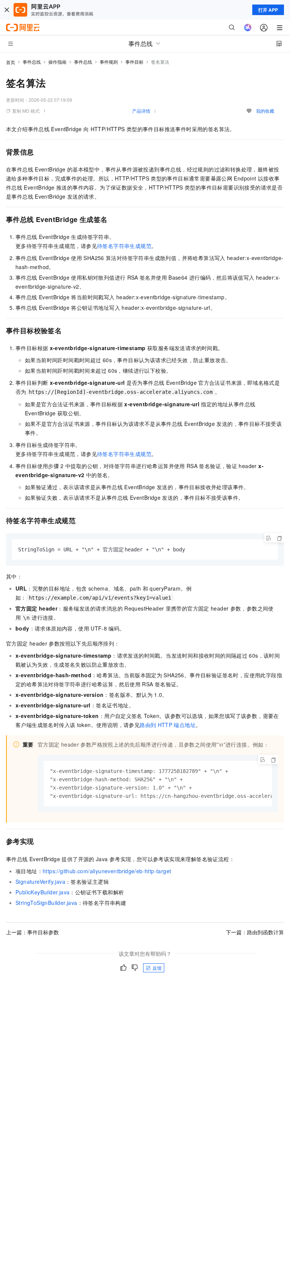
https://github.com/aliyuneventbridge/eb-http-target (107, 871)
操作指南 (57, 61)
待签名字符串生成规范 (124, 245)
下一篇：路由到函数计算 (255, 932)
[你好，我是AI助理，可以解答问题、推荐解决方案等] (248, 27)
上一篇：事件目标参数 (32, 932)
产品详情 (141, 110)
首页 (10, 62)
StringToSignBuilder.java (46, 902)
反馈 (157, 967)
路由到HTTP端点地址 (168, 725)
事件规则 (109, 61)
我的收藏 (265, 110)
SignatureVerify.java (40, 881)
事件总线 (32, 61)
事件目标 (134, 61)
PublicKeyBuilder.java (42, 892)
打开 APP (268, 9)
